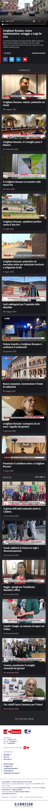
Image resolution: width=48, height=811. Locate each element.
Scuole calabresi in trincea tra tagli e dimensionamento (21, 549)
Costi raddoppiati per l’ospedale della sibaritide (21, 305)
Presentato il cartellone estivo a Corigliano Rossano (24, 465)
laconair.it (8, 759)
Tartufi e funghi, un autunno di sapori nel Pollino (23, 627)
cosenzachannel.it (11, 768)
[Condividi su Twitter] (11, 60)
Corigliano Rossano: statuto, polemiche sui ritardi (24, 103)
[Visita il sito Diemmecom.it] (24, 808)
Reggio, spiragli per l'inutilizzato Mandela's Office (19, 588)
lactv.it (6, 757)
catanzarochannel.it (12, 773)
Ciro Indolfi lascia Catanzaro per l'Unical (22, 704)
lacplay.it (7, 755)
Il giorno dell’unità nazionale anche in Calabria (22, 510)
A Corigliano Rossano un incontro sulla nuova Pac (22, 183)
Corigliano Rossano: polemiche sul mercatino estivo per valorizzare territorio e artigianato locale (23, 264)
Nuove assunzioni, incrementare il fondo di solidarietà (23, 385)
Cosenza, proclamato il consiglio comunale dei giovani (19, 666)
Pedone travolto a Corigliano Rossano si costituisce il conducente (22, 345)
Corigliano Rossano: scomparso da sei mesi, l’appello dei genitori (21, 425)
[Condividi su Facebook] (5, 60)
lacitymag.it (8, 764)
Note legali (13, 797)
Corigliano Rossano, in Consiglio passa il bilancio (22, 143)
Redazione (5, 797)
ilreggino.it (8, 766)
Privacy (21, 797)
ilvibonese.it (8, 771)
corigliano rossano (38, 53)
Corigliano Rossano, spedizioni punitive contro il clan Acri (22, 223)
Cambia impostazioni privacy (34, 797)
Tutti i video (39, 477)
